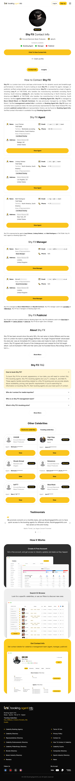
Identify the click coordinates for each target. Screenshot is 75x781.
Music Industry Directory (14, 755)
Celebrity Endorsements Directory (17, 742)
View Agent (37, 150)
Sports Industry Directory (61, 755)
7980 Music (7, 308)
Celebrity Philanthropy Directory (16, 746)
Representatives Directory (14, 738)
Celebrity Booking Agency (14, 729)
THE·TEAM (18, 126)
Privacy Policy (57, 733)
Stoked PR (7, 321)
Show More (37, 354)
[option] (37, 522)
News (55, 759)
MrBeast (9, 720)
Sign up (63, 3)
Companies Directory (60, 751)
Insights (44, 69)
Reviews (9, 759)
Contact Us (56, 738)
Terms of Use (57, 729)
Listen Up (27, 321)
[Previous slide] (5, 523)
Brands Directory (11, 751)
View (20, 453)
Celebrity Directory (12, 733)
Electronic (37, 29)
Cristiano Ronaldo (18, 720)
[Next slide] (70, 523)
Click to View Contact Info (37, 52)
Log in (55, 3)
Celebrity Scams (58, 746)
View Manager (37, 268)
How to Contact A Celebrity (62, 742)
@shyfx (53, 39)
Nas (5, 720)
